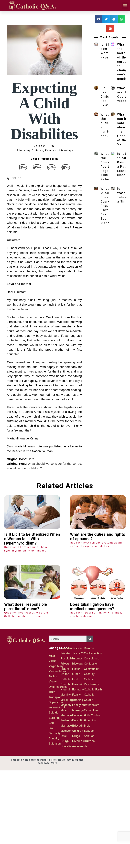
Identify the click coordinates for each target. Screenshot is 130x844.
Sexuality (55, 733)
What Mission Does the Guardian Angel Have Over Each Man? (108, 206)
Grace (76, 674)
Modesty (65, 705)
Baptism (89, 730)
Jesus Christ (80, 653)
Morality (65, 694)
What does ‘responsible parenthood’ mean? (25, 606)
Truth (52, 692)
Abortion (89, 741)
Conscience (91, 658)
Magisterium (68, 730)
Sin (51, 728)
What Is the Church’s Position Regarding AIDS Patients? (109, 166)
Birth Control (92, 715)
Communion (91, 668)
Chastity (89, 674)
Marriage (66, 725)
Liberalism (67, 746)
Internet (77, 658)
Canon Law (91, 710)
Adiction (89, 736)
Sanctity (54, 738)
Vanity (53, 681)
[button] (125, 5)
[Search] (89, 639)
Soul (52, 723)
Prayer (64, 668)
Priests (65, 663)
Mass (64, 710)
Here (31, 459)
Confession (91, 663)
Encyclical (78, 720)
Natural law (67, 689)
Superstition (56, 702)
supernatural (57, 707)
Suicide (53, 712)
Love (63, 736)
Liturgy (64, 741)
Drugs (76, 736)
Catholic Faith (93, 689)
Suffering (54, 717)
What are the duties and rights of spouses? (97, 536)
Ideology (77, 663)
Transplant (55, 697)
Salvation (55, 743)
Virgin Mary (56, 666)
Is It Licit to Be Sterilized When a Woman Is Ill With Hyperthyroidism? (32, 539)
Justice (76, 648)
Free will (77, 684)
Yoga (52, 655)
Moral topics (68, 699)
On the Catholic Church (65, 679)
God (75, 679)
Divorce (89, 648)
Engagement (80, 715)
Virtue (52, 660)
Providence (67, 648)
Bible (87, 725)
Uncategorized (58, 686)
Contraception (93, 653)
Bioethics (90, 720)
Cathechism (91, 705)
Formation (78, 689)
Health (76, 668)
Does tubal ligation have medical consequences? (92, 606)
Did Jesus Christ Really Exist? (106, 96)
